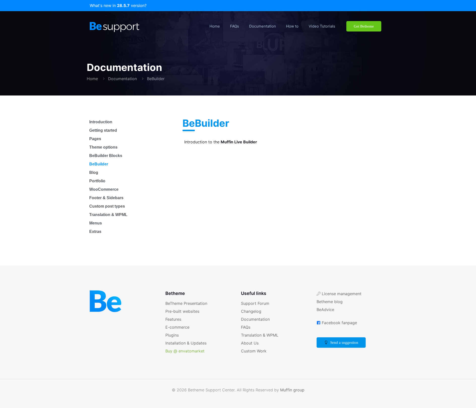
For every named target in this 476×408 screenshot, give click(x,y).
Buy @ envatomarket (186, 351)
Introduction (102, 122)
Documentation (123, 78)
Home (92, 78)
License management (343, 293)
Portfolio (98, 181)
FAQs (246, 327)
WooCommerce (105, 189)
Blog (93, 172)
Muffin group (293, 390)
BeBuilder (158, 78)
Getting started (105, 130)
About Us (250, 343)
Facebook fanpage (340, 322)
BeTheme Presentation (187, 303)
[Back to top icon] (452, 398)
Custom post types (109, 206)
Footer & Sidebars (107, 198)
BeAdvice (326, 309)
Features (174, 319)
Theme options (104, 147)
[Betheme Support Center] (114, 26)
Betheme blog (330, 301)
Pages (95, 139)
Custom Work (254, 351)
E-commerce (178, 327)
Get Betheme (361, 26)
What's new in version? (118, 5)
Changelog (251, 311)
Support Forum (255, 303)
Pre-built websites (183, 311)
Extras (95, 231)
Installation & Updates (186, 343)
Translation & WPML (109, 215)
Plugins (172, 335)
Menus (95, 223)
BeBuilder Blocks (105, 155)
